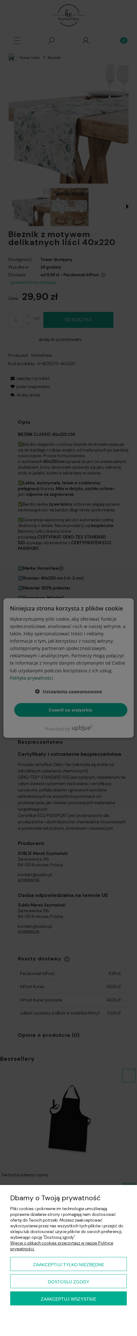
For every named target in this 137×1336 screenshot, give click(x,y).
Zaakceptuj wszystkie (68, 1299)
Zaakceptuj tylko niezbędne (68, 1264)
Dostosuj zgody (68, 1281)
